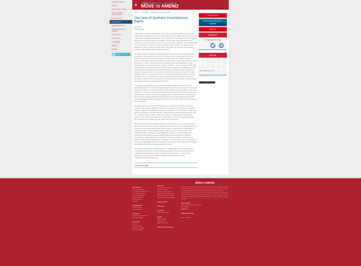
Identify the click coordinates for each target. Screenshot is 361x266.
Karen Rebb (203, 71)
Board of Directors (137, 199)
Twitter (119, 54)
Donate (114, 49)
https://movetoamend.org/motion (147, 158)
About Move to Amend (138, 189)
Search (114, 45)
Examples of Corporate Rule (160, 12)
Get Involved (117, 18)
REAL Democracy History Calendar (166, 197)
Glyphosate (142, 67)
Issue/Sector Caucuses (138, 193)
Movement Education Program (165, 195)
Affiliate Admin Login (187, 213)
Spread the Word (118, 25)
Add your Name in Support (119, 30)
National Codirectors (137, 197)
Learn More (116, 22)
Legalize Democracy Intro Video (166, 193)
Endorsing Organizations (139, 195)
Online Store (117, 35)
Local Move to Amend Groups (140, 191)
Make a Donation (161, 219)
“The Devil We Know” (187, 54)
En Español (116, 42)
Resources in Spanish (163, 212)
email (123, 58)
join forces (173, 151)
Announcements (136, 207)
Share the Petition (137, 226)
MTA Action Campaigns (138, 228)
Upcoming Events (137, 209)
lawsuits (146, 45)
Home (136, 12)
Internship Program (137, 229)
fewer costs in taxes (147, 137)
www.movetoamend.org (163, 155)
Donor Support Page (162, 222)
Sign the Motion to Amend (213, 22)
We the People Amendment (117, 13)
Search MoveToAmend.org (165, 227)
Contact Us (116, 38)
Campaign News (118, 2)
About (114, 5)
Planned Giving (161, 220)
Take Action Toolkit (119, 9)
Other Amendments (137, 217)
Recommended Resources (164, 187)
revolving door (173, 106)
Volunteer (212, 15)
